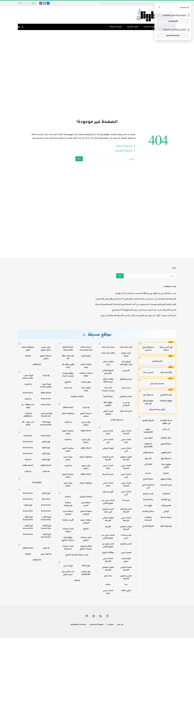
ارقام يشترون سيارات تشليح (86, 547)
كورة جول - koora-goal (45, 385)
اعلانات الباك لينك (108, 363)
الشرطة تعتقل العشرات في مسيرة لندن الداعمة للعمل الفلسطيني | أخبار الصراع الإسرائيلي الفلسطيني (128, 3)
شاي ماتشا (126, 590)
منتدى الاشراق (126, 379)
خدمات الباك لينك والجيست (86, 348)
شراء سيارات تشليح (85, 538)
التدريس (126, 370)
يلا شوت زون (46, 554)
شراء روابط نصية (126, 354)
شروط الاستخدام (97, 625)
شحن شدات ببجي (126, 536)
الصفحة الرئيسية (123, 150)
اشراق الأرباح (148, 526)
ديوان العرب (86, 382)
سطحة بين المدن (86, 503)
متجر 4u (126, 500)
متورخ (166, 473)
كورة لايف (46, 441)
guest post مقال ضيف (68, 348)
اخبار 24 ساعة (126, 411)
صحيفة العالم (117, 420)
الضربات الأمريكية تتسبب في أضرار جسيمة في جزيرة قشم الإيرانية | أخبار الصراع (144, 310)
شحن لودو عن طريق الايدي (108, 545)
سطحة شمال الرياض (86, 512)
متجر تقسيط (108, 474)
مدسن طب (126, 387)
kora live (28, 435)
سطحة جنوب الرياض (86, 521)
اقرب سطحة (68, 520)
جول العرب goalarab (86, 572)
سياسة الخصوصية (78, 625)
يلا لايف (77, 580)
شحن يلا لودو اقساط (108, 458)
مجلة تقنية (108, 396)
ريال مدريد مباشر (86, 423)
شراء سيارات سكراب (68, 529)
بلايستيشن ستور (126, 559)
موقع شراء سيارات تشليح (68, 538)
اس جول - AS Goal (28, 423)
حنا (126, 584)
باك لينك (68, 387)
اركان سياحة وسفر (157, 409)
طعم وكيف (166, 505)
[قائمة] (19, 27)
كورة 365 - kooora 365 (45, 423)
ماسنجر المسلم (157, 383)
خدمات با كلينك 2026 (86, 374)
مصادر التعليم (126, 396)
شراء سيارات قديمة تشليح (76, 554)
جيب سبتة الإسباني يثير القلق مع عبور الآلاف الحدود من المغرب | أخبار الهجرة (145, 293)
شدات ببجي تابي (108, 440)
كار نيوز (148, 458)
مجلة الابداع (148, 479)
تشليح (86, 528)
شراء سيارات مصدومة (68, 547)
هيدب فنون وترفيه (108, 412)
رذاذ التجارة (148, 499)
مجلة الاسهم (166, 443)
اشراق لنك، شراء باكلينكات (126, 363)
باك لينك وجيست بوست (108, 389)
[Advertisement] (97, 74)
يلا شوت (85, 407)
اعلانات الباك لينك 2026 (108, 380)
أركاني (166, 511)
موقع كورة (37, 482)
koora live (28, 392)
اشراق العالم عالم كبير (108, 371)
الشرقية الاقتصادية (148, 445)
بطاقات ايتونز (108, 552)
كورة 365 (86, 565)
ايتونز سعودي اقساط (126, 458)
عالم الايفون (166, 452)
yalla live (37, 364)
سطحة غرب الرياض (68, 512)
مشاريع (68, 382)
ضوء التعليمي (166, 394)
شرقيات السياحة (148, 518)
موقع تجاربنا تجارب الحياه (68, 374)
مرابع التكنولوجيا (148, 430)
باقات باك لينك (108, 353)
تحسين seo (148, 372)
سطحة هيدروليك (68, 503)
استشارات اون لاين (148, 486)
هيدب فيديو (148, 493)
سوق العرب (86, 355)
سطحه (68, 496)
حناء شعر (108, 576)
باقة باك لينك (166, 372)
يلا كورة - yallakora (27, 414)
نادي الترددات (166, 485)
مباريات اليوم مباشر (86, 414)
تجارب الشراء (132, 27)
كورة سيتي (68, 565)
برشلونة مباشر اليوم (28, 348)
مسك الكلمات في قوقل (166, 421)
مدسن (148, 473)
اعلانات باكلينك (77, 396)
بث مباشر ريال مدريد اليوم (68, 572)
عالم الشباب (157, 361)
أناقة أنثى (148, 464)
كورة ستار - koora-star (28, 376)
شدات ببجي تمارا (108, 432)
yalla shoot (68, 407)
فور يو (108, 526)
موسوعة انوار (166, 526)
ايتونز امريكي (108, 448)
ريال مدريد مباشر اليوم (46, 348)
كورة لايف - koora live (46, 518)
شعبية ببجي (126, 552)
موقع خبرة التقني (166, 465)
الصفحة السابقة (124, 145)
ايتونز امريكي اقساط (108, 519)
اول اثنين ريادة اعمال (166, 348)
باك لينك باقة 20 (68, 357)
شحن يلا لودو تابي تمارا (108, 510)
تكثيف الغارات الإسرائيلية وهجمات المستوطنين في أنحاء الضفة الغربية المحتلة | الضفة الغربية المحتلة (135, 304)
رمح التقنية (166, 499)
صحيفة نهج (166, 458)
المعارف (166, 493)
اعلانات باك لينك (86, 389)
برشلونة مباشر (68, 413)
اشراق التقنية (148, 420)
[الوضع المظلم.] (22, 27)
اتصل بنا (110, 625)
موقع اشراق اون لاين (148, 402)
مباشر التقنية (148, 511)
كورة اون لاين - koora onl (45, 414)
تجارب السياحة (116, 27)
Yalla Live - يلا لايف (28, 405)
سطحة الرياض (85, 496)
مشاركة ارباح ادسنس (148, 348)
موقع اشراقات (166, 400)
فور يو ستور (108, 491)
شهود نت (148, 505)
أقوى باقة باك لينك (68, 365)
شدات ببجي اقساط (126, 432)
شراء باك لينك (126, 347)
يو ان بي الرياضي (126, 403)
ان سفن (166, 429)
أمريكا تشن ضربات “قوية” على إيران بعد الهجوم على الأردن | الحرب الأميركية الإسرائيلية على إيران (138, 315)
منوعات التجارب (150, 27)
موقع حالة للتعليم (108, 403)
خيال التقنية (166, 438)
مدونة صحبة (166, 517)
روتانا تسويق (166, 479)
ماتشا (108, 584)
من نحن (120, 625)
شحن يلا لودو (126, 543)
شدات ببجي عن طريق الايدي (108, 501)
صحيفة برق (148, 394)
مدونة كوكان (148, 452)
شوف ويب (148, 438)
